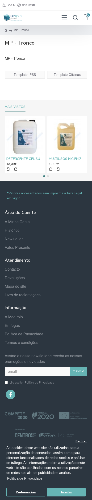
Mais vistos (15, 107)
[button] (44, 176)
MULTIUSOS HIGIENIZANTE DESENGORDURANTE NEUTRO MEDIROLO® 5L (67, 159)
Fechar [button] (81, 441)
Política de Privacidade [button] (24, 478)
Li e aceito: (31, 382)
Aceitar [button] (66, 492)
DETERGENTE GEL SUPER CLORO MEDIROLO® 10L (24, 159)
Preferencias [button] (26, 492)
